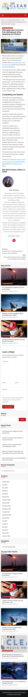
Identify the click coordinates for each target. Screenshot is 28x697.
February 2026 (6, 500)
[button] (2, 15)
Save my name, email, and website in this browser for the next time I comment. (13, 399)
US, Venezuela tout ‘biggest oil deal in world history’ (12, 432)
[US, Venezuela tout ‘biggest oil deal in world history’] (14, 276)
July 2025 (4, 521)
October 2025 (6, 512)
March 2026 (5, 496)
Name (4, 382)
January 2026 (5, 503)
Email (17, 382)
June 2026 (5, 487)
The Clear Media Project (7, 283)
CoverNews (10, 694)
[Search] (25, 15)
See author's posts (14, 236)
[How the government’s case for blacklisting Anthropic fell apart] (14, 670)
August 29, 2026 (13, 291)
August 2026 (5, 481)
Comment (5, 361)
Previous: (12, 251)
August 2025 (5, 518)
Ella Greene (6, 36)
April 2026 (5, 493)
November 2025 (6, 509)
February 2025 (6, 536)
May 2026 (5, 490)
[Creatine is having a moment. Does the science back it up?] (14, 328)
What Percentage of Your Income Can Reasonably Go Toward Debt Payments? (13, 452)
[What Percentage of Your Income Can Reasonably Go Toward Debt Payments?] (14, 643)
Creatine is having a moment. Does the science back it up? (12, 438)
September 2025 (6, 515)
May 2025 (5, 527)
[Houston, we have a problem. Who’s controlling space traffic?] (14, 303)
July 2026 (4, 484)
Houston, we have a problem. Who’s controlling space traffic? (11, 445)
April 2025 (5, 530)
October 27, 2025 (14, 36)
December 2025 (6, 506)
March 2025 (5, 533)
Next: (15, 257)
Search (3, 413)
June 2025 (5, 524)
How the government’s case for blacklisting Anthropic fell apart (14, 459)
